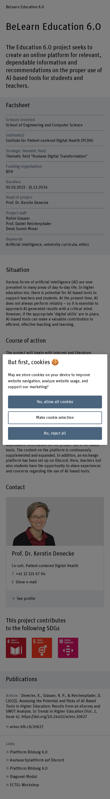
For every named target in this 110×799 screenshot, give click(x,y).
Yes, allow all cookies (55, 402)
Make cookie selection (55, 418)
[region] (55, 399)
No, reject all (55, 433)
